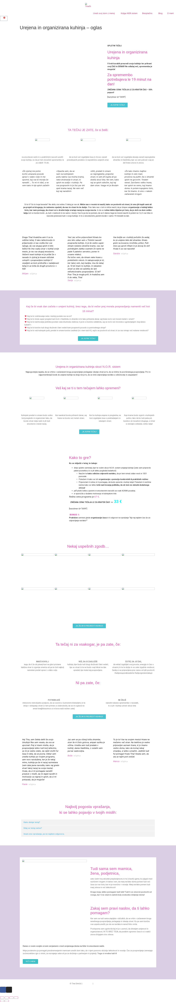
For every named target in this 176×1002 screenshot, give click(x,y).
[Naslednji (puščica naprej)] (7, 1001)
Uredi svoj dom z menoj (104, 13)
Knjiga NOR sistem (129, 13)
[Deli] (11, 998)
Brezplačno (147, 13)
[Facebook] (3, 990)
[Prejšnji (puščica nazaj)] (2, 1001)
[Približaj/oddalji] (2, 998)
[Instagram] (9, 990)
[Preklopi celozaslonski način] (7, 998)
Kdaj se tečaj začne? (33, 828)
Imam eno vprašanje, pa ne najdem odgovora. (44, 834)
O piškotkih (87, 983)
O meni (170, 13)
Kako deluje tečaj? (32, 822)
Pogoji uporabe (100, 983)
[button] (88, 822)
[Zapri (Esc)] (16, 998)
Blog (160, 13)
